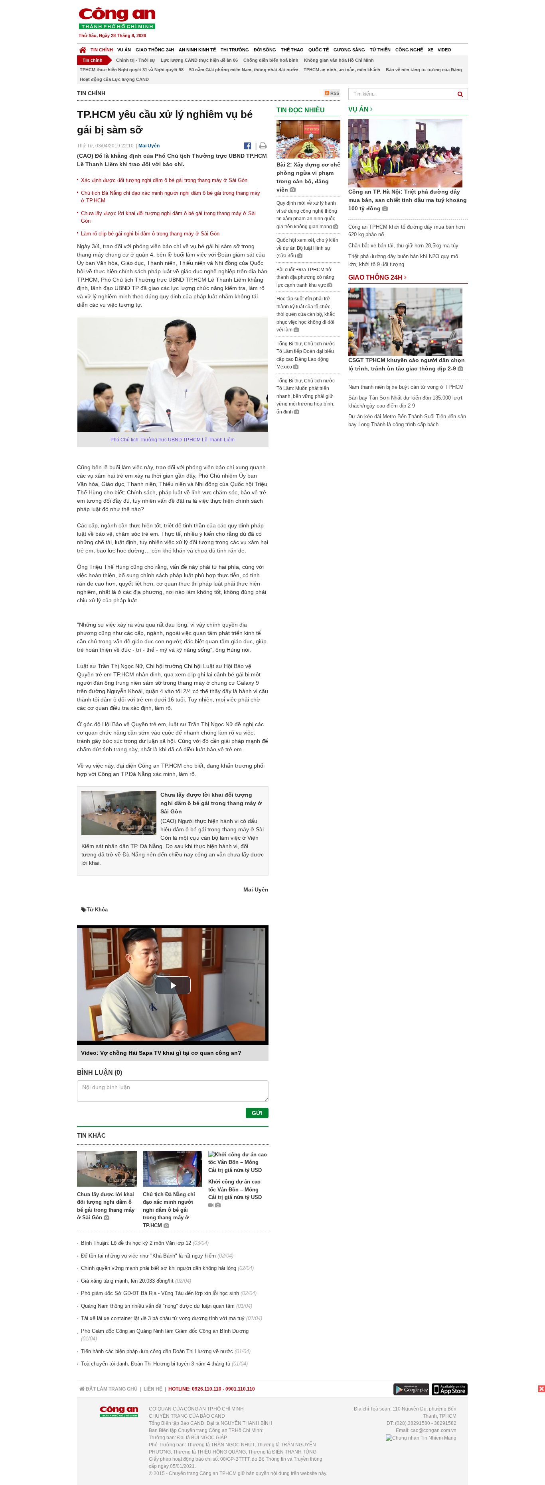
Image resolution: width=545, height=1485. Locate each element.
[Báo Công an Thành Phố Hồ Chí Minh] (83, 48)
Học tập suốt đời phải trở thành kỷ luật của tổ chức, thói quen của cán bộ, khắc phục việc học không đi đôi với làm (305, 314)
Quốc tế (318, 49)
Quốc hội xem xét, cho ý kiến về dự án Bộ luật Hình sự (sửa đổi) (307, 248)
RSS (334, 93)
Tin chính (102, 49)
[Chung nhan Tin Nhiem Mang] (421, 1437)
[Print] (263, 146)
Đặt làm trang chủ (111, 1389)
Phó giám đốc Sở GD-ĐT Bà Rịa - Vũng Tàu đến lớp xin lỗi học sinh (160, 1293)
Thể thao (292, 49)
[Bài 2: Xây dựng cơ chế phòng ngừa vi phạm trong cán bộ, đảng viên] (308, 139)
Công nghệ (409, 49)
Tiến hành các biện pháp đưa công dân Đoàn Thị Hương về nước (157, 1351)
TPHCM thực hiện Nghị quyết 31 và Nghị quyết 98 (132, 69)
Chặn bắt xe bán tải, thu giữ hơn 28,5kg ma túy (403, 246)
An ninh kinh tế (197, 49)
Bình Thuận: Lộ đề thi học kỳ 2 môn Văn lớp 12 (136, 1243)
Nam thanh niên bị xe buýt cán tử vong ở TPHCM (406, 387)
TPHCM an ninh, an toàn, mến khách (342, 69)
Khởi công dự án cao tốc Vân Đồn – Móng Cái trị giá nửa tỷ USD (235, 1189)
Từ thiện (380, 49)
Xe (430, 49)
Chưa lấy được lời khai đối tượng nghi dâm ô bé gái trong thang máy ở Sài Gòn (211, 803)
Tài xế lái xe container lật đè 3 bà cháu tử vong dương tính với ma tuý (163, 1318)
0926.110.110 (206, 1389)
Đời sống (265, 49)
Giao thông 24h (155, 49)
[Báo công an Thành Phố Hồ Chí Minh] (117, 18)
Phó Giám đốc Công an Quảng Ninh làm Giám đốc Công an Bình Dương (165, 1331)
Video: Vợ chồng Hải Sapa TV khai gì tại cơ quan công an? (161, 1053)
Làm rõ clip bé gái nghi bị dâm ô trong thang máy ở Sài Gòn (150, 234)
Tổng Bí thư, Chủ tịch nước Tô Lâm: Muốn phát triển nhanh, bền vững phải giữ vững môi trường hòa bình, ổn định (305, 396)
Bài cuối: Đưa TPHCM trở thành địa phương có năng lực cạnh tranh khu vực (305, 277)
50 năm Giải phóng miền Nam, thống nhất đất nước (243, 69)
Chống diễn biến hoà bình (270, 60)
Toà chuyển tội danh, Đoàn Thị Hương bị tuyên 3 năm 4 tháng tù (155, 1364)
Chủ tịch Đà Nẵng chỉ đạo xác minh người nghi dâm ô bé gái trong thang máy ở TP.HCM (169, 1209)
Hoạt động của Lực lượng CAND (114, 79)
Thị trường (235, 49)
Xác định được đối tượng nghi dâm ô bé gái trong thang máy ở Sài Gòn (164, 180)
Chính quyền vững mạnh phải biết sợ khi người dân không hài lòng (158, 1268)
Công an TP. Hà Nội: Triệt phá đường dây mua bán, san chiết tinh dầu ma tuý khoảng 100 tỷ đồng (407, 200)
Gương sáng (349, 49)
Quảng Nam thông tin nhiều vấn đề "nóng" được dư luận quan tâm (158, 1306)
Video (444, 49)
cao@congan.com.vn (433, 1430)
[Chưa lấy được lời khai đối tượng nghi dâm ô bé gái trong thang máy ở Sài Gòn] (118, 812)
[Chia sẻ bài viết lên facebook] (247, 146)
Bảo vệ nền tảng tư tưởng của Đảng (424, 69)
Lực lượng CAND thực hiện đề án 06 (199, 60)
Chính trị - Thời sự (135, 60)
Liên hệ (153, 1389)
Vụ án (124, 49)
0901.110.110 (240, 1389)
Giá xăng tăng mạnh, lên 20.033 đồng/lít (127, 1281)
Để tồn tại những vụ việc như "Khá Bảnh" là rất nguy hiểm (148, 1256)
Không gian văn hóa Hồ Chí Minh (339, 60)
